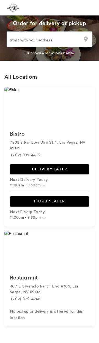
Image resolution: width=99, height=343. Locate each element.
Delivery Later (49, 169)
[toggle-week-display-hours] (44, 185)
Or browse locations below (49, 53)
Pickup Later (49, 201)
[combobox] (49, 39)
